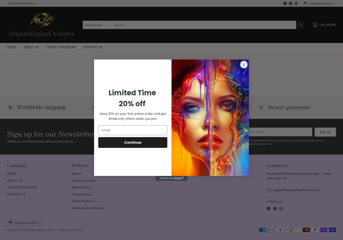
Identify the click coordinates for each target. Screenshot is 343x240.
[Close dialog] (243, 64)
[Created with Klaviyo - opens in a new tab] (171, 178)
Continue (133, 142)
